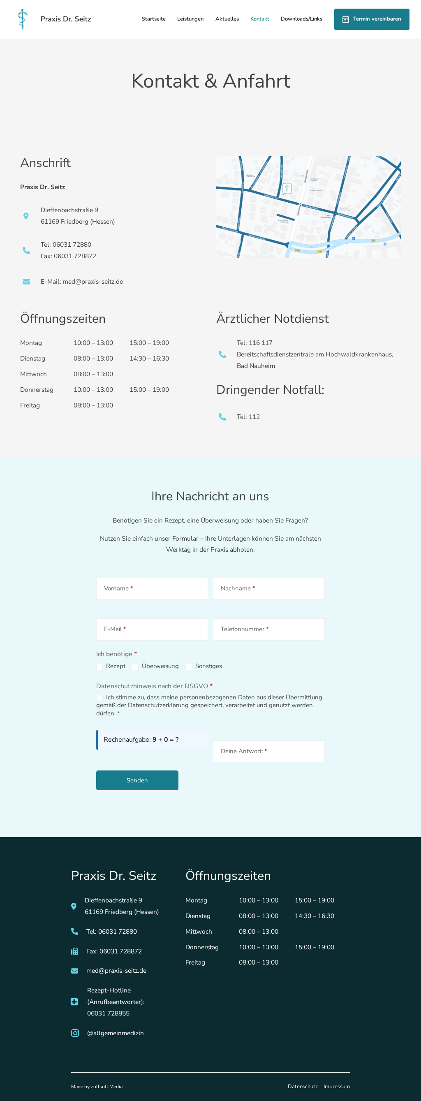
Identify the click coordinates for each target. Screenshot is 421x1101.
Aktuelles (227, 19)
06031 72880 (117, 931)
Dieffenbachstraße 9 (114, 900)
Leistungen (190, 19)
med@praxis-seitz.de (116, 970)
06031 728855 (108, 1013)
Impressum (337, 1086)
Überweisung (159, 666)
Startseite (154, 19)
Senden (137, 780)
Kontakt (259, 19)
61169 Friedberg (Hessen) (122, 911)
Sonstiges (208, 666)
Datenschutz (303, 1086)
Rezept (114, 666)
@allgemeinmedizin (115, 1033)
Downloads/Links (301, 19)
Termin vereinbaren (377, 19)
